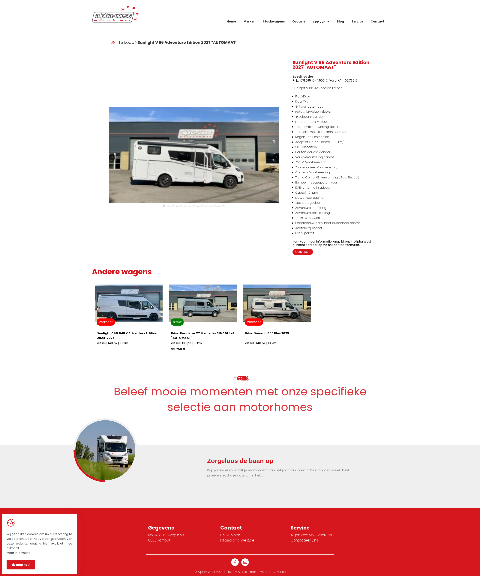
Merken (249, 21)
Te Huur (319, 21)
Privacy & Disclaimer (241, 572)
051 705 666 (230, 535)
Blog (340, 21)
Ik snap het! (21, 565)
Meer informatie (18, 553)
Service (357, 21)
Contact (377, 21)
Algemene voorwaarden (311, 535)
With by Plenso (273, 572)
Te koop (126, 43)
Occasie (298, 21)
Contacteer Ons (304, 540)
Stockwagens (274, 21)
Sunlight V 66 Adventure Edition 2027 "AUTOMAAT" (187, 43)
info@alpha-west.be (237, 540)
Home (231, 21)
